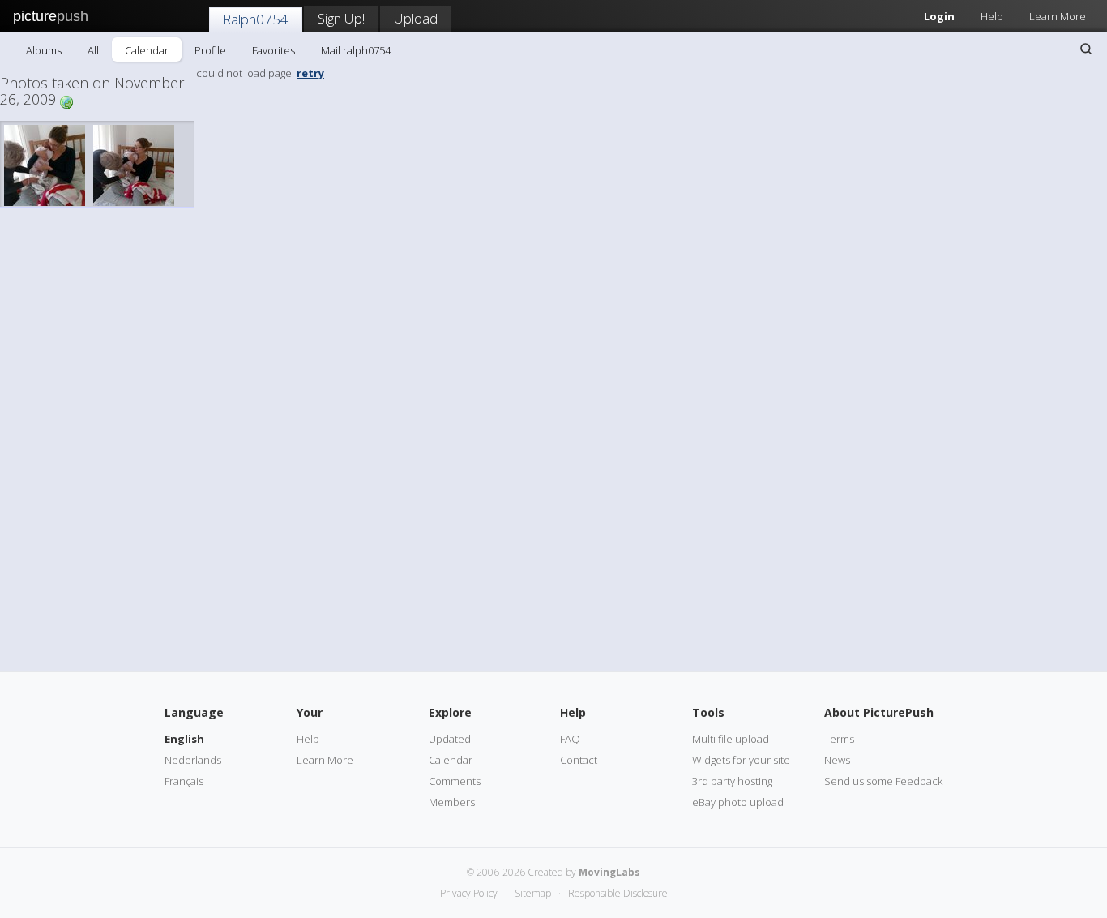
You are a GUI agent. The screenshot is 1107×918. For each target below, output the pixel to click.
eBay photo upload (738, 802)
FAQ (570, 738)
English (184, 738)
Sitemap (533, 893)
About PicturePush (879, 712)
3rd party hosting (732, 781)
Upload (416, 18)
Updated (450, 738)
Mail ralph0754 (356, 50)
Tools (708, 712)
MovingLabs (609, 872)
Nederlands (193, 760)
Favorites (273, 50)
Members (452, 802)
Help (992, 16)
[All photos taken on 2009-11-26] (66, 101)
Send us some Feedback (883, 781)
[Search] (1086, 49)
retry (310, 73)
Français (184, 781)
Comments (455, 781)
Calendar (147, 50)
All (93, 50)
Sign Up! (341, 18)
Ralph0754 (256, 19)
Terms (839, 738)
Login (939, 16)
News (837, 760)
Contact (578, 760)
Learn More (1057, 16)
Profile (210, 50)
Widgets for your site (741, 760)
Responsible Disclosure (618, 893)
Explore (450, 712)
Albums (44, 50)
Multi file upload (730, 738)
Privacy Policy (469, 893)
